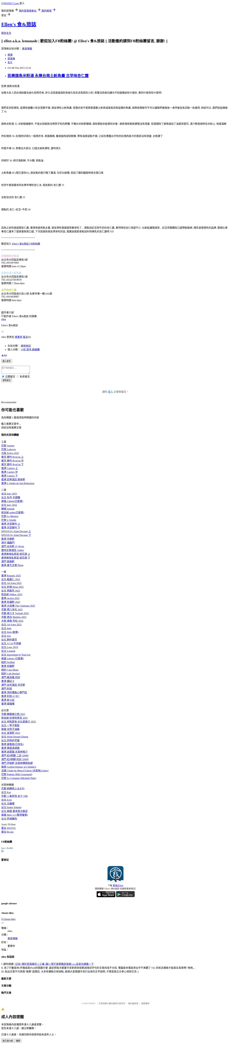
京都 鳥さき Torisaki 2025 (15, 613)
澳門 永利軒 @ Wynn (12, 546)
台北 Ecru (6, 799)
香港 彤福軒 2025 (10, 602)
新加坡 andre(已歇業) (12, 512)
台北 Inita (6, 628)
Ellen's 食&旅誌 (18, 24)
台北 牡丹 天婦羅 (10, 497)
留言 (25, 337)
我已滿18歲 (8, 1041)
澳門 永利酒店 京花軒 (13, 685)
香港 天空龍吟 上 (10, 523)
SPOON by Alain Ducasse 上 (16, 531)
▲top (4, 355)
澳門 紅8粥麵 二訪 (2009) (15, 755)
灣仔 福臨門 (7, 542)
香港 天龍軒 (7, 539)
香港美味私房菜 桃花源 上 (15, 554)
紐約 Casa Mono (9, 669)
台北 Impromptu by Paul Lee (15, 654)
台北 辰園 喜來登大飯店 (14, 811)
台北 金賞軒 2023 (10, 733)
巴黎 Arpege (7, 445)
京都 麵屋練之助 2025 (13, 714)
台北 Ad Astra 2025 (11, 583)
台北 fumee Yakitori (11, 807)
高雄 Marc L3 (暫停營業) (14, 815)
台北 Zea (6, 636)
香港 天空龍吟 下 (10, 527)
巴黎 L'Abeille (8, 520)
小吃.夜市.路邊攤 (30, 349)
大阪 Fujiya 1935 (10, 453)
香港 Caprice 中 (9, 472)
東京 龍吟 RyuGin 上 (12, 457)
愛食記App (118, 885)
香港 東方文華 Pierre (12, 565)
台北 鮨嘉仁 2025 (10, 579)
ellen (3, 319)
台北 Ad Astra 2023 (11, 624)
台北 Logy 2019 (9, 647)
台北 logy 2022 (9, 505)
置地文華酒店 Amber (12, 550)
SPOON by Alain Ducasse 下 (16, 535)
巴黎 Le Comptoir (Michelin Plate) (18, 778)
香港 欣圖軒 (7, 666)
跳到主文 (6, 33)
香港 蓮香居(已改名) (12, 744)
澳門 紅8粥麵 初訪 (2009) (15, 759)
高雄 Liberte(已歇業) (12, 501)
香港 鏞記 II (7, 681)
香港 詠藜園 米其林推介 (14, 751)
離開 (18, 1041)
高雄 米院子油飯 (10, 729)
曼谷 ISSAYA (8, 828)
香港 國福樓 (7, 703)
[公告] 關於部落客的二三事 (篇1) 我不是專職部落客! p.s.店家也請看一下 (54, 964)
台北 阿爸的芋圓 (10, 740)
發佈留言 (7, 380)
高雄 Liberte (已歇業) (12, 658)
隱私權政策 (133, 1003)
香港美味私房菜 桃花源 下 (15, 557)
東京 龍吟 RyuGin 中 (12, 460)
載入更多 (7, 361)
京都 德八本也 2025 (12, 609)
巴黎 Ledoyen (8, 449)
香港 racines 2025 (10, 598)
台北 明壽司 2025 (10, 590)
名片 (10, 62)
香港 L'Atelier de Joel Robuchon (17, 483)
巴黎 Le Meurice (9, 516)
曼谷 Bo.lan (7, 832)
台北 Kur (6, 792)
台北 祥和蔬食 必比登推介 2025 (18, 721)
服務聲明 (145, 1003)
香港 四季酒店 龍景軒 (13, 479)
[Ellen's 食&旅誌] (2, 851)
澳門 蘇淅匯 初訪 (10, 677)
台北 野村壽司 (9, 639)
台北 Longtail (8, 651)
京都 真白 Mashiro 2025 (13, 617)
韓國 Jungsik (7, 508)
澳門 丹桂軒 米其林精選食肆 (17, 763)
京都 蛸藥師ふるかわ (13, 788)
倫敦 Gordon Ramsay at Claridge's (18, 767)
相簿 (10, 55)
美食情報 (27, 48)
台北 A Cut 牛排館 (11, 643)
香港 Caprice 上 (9, 468)
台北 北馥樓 (7, 803)
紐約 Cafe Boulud (10, 673)
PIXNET (92, 1003)
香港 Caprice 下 (9, 475)
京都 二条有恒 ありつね (14, 796)
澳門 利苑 (6, 688)
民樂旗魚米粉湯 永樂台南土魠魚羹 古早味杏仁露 (48, 76)
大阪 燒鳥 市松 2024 (12, 621)
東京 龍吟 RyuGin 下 (12, 464)
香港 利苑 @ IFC (10, 696)
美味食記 (26, 345)
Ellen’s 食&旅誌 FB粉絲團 (26, 243)
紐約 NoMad (8, 662)
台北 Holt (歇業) (10, 632)
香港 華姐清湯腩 (10, 748)
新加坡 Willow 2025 (11, 594)
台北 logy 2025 (9, 493)
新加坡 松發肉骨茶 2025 (14, 718)
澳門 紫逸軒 (7, 561)
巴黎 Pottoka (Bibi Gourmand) (16, 774)
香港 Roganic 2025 (11, 575)
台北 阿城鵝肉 (9, 818)
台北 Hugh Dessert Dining (14, 736)
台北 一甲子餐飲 (10, 725)
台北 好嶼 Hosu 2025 (12, 587)
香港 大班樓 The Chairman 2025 (18, 605)
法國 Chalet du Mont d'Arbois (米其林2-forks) (24, 770)
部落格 (11, 58)
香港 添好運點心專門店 (14, 692)
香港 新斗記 (7, 700)
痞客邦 (18, 337)
